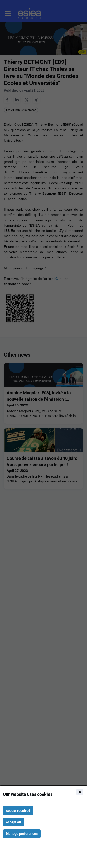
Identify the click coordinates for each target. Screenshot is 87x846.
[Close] (79, 792)
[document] (43, 816)
